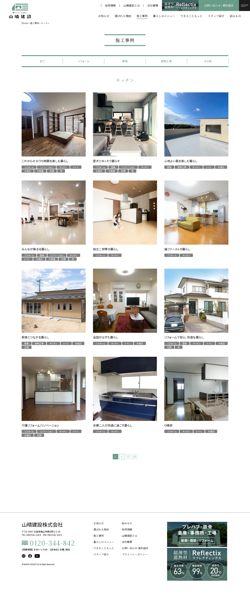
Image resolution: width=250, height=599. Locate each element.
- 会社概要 (126, 542)
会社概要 (152, 5)
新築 (125, 61)
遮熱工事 (166, 61)
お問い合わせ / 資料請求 (219, 5)
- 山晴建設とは (128, 535)
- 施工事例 (98, 535)
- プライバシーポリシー (134, 554)
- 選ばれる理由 (100, 529)
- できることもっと (103, 548)
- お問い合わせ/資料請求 (134, 548)
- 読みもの (126, 523)
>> (134, 456)
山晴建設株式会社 (42, 524)
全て (42, 61)
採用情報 (110, 5)
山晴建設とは (131, 5)
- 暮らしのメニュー (103, 542)
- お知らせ (98, 523)
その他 (208, 61)
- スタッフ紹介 (100, 554)
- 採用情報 (126, 529)
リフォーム (84, 61)
